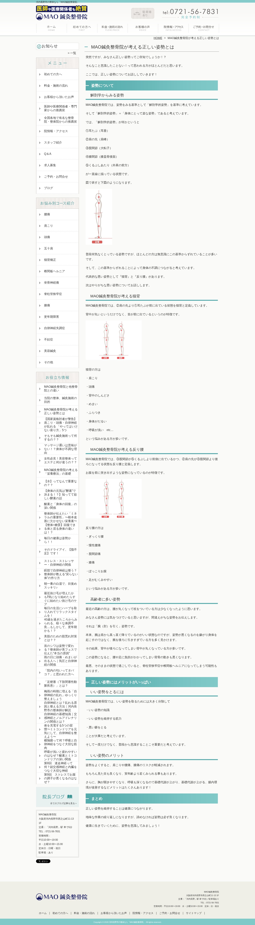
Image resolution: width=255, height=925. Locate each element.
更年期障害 (51, 316)
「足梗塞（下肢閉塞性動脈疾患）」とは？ (60, 683)
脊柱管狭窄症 (53, 294)
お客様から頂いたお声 (143, 29)
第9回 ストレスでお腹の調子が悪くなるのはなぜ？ (60, 778)
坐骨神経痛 (51, 282)
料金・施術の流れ (112, 29)
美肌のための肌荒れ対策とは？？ (60, 638)
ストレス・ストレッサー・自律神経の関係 (59, 562)
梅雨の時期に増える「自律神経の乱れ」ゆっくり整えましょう (60, 695)
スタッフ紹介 (53, 142)
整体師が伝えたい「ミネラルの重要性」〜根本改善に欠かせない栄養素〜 (60, 517)
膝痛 (47, 305)
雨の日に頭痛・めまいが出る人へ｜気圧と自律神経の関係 (60, 661)
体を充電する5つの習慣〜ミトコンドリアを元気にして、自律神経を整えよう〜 (60, 731)
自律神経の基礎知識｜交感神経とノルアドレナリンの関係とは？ (60, 717)
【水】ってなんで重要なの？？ (60, 483)
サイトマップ (194, 913)
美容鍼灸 (50, 350)
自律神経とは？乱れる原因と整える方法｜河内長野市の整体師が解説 (60, 706)
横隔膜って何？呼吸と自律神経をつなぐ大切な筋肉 (60, 744)
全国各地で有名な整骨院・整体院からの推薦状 (60, 119)
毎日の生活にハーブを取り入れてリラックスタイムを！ (60, 612)
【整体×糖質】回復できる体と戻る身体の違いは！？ (60, 528)
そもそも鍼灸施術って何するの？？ (60, 437)
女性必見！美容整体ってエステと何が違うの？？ (60, 460)
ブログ (48, 188)
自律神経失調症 (54, 328)
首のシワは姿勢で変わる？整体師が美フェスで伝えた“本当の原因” (60, 649)
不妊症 (48, 339)
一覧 (73, 53)
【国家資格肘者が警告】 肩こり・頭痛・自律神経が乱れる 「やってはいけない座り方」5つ (61, 424)
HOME (158, 38)
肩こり (48, 225)
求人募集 (50, 165)
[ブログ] (57, 799)
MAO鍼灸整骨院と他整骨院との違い (61, 388)
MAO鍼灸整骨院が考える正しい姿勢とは (61, 411)
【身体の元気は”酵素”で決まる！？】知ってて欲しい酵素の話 (60, 494)
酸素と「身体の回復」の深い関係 (60, 505)
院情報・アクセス (173, 29)
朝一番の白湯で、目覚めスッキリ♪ (60, 585)
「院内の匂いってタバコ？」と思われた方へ (59, 672)
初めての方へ (82, 29)
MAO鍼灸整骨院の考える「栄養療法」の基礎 (61, 471)
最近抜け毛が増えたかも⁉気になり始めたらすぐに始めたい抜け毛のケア (60, 599)
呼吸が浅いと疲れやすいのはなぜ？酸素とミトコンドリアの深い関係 (60, 755)
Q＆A (47, 153)
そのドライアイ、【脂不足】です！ (60, 551)
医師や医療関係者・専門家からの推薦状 (60, 108)
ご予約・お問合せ (203, 29)
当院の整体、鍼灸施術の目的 (60, 399)
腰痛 (47, 214)
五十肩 (48, 248)
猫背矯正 (50, 259)
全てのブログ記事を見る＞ (63, 803)
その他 (48, 362)
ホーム (51, 29)
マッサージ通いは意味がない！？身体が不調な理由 (60, 449)
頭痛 (47, 237)
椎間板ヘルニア (54, 271)
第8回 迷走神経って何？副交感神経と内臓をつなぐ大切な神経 (60, 767)
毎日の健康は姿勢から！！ (57, 540)
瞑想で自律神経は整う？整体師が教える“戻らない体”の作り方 (61, 574)
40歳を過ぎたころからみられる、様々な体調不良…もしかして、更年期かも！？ (60, 625)
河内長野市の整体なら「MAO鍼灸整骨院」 (127, 922)
